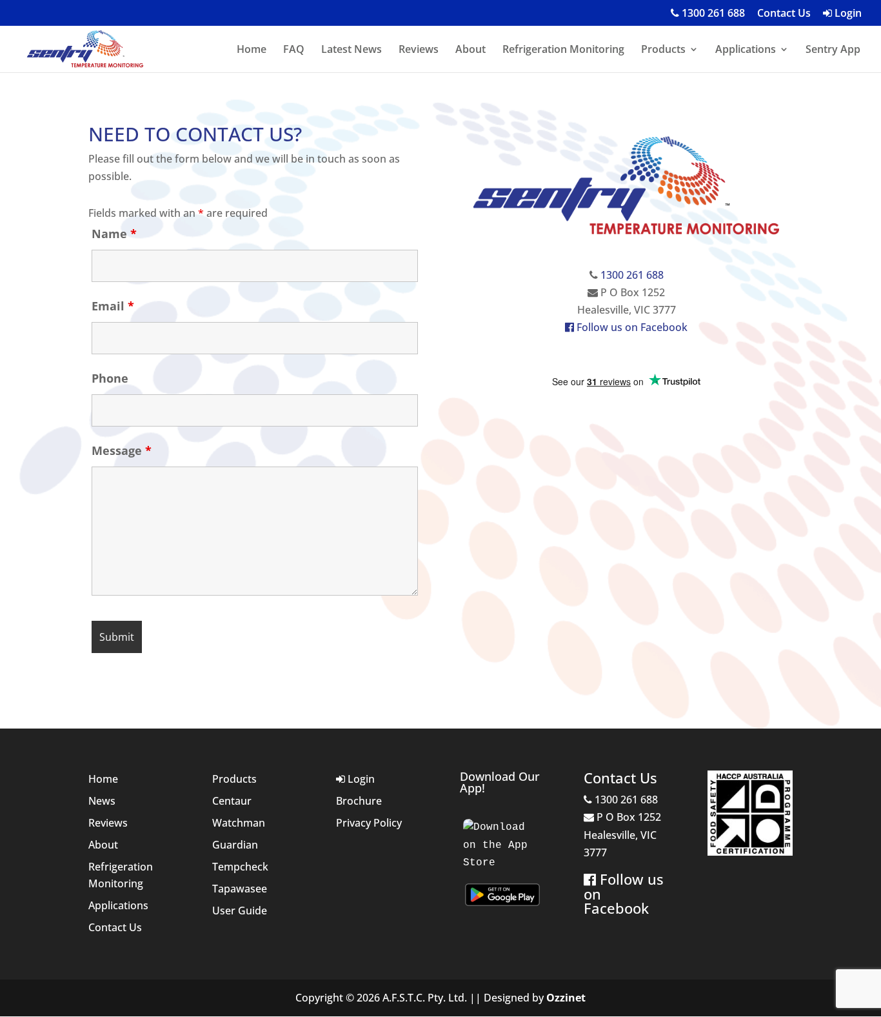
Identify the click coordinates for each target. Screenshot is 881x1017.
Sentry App (833, 50)
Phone (110, 378)
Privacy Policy (369, 823)
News (101, 801)
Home (251, 50)
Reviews (419, 50)
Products (663, 50)
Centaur (232, 801)
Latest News (351, 50)
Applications (745, 50)
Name (114, 233)
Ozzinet (566, 998)
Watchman (238, 823)
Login (847, 14)
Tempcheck (240, 867)
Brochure (359, 801)
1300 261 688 (712, 14)
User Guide (239, 910)
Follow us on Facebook (631, 327)
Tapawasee (239, 888)
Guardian (235, 845)
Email (113, 306)
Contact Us (784, 14)
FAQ (293, 50)
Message (122, 450)
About (470, 50)
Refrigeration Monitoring (563, 50)
